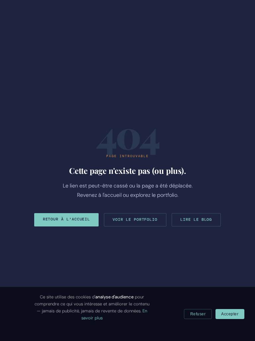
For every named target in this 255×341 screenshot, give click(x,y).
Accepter (229, 314)
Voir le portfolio (135, 219)
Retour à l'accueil (66, 219)
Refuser (198, 314)
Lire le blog (196, 219)
